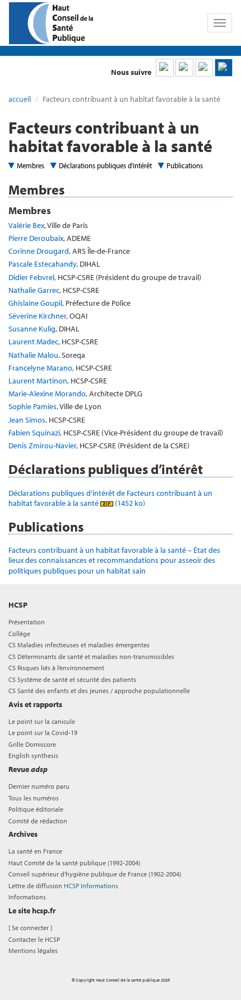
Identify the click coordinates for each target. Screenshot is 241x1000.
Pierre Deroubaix (35, 238)
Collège (19, 633)
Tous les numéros (33, 798)
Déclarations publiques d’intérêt (105, 165)
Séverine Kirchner (37, 316)
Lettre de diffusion (63, 885)
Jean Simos (26, 420)
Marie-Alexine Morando (47, 393)
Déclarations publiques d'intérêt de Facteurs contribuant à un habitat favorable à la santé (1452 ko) (110, 498)
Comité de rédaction (37, 821)
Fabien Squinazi (34, 433)
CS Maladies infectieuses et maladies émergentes (79, 645)
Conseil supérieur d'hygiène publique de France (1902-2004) (94, 874)
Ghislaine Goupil (35, 303)
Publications (184, 165)
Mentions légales (33, 950)
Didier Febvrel (31, 277)
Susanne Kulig (31, 329)
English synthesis (33, 755)
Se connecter (30, 927)
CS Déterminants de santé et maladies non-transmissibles (91, 656)
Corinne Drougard (38, 251)
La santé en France (35, 851)
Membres (30, 165)
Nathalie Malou (33, 355)
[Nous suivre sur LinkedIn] (165, 68)
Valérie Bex (26, 225)
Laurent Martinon (37, 381)
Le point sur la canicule (41, 721)
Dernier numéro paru (38, 786)
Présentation (26, 622)
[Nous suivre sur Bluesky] (184, 68)
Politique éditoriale (35, 809)
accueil (19, 99)
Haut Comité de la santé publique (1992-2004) (74, 863)
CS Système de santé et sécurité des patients (72, 679)
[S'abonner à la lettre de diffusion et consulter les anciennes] (224, 68)
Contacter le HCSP (34, 939)
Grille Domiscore (32, 744)
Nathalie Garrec (33, 290)
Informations (27, 897)
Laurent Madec (33, 342)
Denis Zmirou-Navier (42, 445)
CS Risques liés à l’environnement (56, 667)
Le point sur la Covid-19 (42, 732)
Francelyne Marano (40, 368)
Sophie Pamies (32, 406)
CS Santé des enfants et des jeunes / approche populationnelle (99, 690)
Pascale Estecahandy (42, 264)
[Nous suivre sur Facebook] (204, 68)
